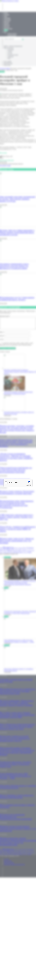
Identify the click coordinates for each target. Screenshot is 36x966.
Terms (30, 485)
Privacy (27, 485)
